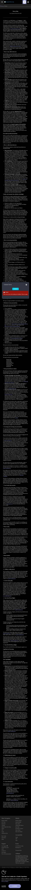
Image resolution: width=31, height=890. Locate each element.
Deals (3, 839)
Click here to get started (19, 863)
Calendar (3, 825)
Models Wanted (18, 820)
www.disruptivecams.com (15, 28)
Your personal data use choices (17, 338)
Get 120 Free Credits (19, 846)
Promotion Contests (19, 828)
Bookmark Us (18, 847)
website (16, 417)
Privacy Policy (5, 881)
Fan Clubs (17, 827)
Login (3, 831)
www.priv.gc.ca (10, 503)
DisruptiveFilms (18, 850)
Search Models (18, 822)
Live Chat (3, 822)
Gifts (16, 840)
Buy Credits (4, 836)
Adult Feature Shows (19, 825)
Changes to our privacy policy (15, 46)
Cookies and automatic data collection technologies (16, 179)
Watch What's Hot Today (6, 827)
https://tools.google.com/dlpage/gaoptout (12, 326)
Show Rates (17, 823)
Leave (4, 886)
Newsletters (4, 852)
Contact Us (4, 850)
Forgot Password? (5, 847)
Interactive (3, 823)
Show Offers (17, 830)
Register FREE (4, 820)
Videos (3, 828)
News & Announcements (6, 853)
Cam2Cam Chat (5, 833)
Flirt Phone (4, 837)
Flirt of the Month (18, 831)
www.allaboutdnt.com (7, 595)
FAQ (2, 849)
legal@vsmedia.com (12, 388)
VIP (2, 830)
